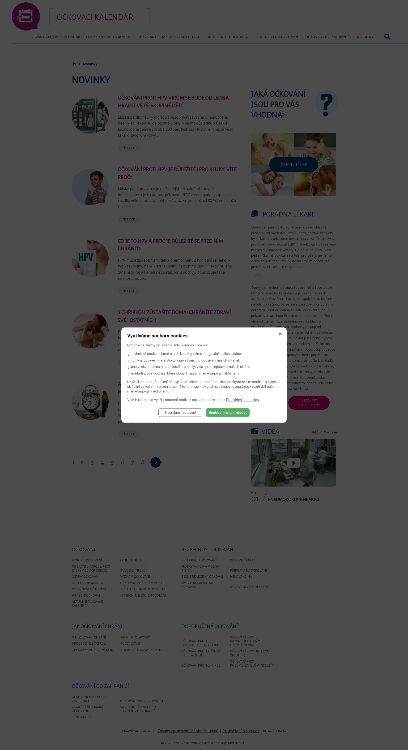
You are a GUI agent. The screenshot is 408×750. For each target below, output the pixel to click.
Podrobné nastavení (180, 412)
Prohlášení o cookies (242, 399)
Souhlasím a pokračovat (228, 412)
